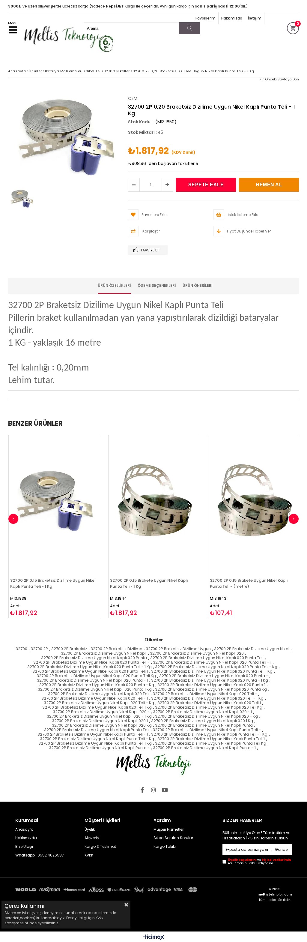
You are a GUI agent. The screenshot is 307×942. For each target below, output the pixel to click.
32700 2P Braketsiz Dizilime (116, 649)
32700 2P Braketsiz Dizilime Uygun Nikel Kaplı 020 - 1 (202, 712)
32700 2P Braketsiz (69, 649)
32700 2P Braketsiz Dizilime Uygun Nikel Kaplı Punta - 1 (204, 748)
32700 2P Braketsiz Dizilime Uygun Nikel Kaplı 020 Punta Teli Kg (96, 676)
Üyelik (90, 829)
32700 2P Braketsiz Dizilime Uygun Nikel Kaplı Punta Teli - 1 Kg (209, 734)
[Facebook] (142, 790)
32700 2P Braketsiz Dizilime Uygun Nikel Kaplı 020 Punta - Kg (96, 685)
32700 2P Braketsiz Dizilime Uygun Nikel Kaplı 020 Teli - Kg (99, 703)
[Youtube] (165, 790)
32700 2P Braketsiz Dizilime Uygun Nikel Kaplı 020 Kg (102, 725)
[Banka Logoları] (107, 889)
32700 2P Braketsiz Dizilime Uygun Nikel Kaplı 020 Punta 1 (211, 685)
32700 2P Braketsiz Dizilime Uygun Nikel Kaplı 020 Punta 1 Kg (95, 689)
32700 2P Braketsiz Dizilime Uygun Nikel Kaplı (104, 653)
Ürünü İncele (75, 526)
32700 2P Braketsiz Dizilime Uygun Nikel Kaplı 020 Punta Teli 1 (90, 671)
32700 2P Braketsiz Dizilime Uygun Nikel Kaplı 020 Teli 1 (209, 703)
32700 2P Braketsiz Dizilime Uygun (178, 649)
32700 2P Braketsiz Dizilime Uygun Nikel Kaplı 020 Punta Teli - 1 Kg (89, 667)
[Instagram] (153, 790)
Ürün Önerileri (197, 285)
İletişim (254, 18)
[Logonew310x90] (153, 764)
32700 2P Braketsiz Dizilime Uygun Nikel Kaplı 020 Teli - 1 (94, 698)
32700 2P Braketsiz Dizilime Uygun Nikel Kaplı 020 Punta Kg (211, 689)
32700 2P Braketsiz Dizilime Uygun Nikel (251, 649)
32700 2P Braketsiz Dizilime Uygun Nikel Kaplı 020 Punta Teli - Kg (216, 667)
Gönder (282, 849)
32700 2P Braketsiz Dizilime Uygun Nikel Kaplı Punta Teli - (207, 730)
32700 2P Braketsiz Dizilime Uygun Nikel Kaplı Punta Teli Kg (210, 743)
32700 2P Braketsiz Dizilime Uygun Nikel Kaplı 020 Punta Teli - (91, 662)
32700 (21, 649)
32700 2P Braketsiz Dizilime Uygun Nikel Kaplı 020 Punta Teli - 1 (212, 662)
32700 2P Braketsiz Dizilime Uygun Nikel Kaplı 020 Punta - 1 (92, 680)
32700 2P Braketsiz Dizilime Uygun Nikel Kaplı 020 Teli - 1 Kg (207, 698)
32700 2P (39, 649)
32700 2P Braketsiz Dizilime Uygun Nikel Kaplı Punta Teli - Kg (97, 739)
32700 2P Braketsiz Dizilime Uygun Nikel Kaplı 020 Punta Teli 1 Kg (212, 671)
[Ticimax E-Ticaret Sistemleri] (153, 937)
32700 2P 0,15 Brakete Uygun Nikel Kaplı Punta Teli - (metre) (249, 583)
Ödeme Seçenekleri (157, 285)
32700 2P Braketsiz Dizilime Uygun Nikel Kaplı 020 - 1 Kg (99, 716)
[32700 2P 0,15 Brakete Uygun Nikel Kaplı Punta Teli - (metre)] (253, 503)
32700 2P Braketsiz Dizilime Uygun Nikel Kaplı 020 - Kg (206, 716)
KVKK (89, 855)
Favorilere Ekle (54, 526)
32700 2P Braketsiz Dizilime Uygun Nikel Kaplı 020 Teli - (205, 694)
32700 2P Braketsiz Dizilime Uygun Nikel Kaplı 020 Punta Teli (207, 658)
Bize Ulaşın (24, 846)
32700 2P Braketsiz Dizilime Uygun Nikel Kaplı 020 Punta (94, 658)
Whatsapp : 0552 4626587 (39, 855)
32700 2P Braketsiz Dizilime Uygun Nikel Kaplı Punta (204, 725)
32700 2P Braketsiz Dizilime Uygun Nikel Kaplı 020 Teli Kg (208, 707)
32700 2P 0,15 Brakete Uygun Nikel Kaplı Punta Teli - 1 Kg (149, 583)
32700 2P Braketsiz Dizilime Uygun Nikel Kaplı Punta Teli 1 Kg (95, 743)
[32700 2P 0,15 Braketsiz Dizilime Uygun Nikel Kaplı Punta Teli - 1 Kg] (54, 503)
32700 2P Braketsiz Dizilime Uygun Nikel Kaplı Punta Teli (96, 730)
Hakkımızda (231, 18)
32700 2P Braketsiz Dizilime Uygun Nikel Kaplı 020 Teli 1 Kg (97, 707)
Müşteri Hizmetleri (169, 829)
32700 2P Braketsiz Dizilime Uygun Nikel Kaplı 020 (197, 653)
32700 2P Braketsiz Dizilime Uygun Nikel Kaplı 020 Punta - (213, 676)
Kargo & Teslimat (100, 846)
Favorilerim (205, 18)
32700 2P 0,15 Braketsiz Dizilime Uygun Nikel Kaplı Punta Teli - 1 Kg (53, 583)
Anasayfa (24, 829)
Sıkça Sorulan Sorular (173, 838)
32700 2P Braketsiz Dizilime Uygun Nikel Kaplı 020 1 (100, 721)
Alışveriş (92, 838)
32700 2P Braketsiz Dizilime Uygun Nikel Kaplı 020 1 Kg (202, 721)
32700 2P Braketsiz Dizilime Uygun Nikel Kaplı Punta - (99, 748)
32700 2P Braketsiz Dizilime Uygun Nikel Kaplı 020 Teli (98, 694)
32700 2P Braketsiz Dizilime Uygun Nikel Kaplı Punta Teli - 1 (92, 734)
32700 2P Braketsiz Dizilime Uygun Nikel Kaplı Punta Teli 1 (211, 739)
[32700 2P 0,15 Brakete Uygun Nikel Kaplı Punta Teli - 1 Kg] (154, 503)
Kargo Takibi (165, 846)
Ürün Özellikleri (114, 285)
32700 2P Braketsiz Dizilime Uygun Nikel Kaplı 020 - (101, 712)
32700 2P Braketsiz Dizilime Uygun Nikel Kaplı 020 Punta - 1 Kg (209, 680)
